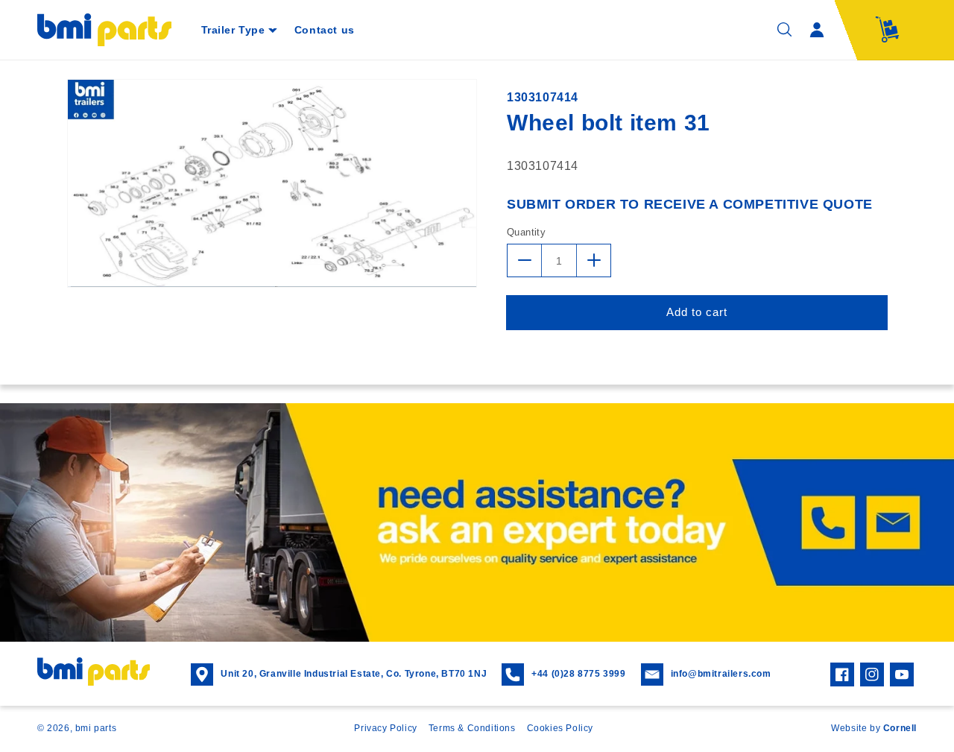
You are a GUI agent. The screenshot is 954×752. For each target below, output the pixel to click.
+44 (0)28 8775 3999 (578, 674)
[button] (238, 29)
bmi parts (95, 728)
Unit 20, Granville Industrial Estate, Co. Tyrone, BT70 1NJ (354, 674)
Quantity (526, 231)
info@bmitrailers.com (721, 674)
